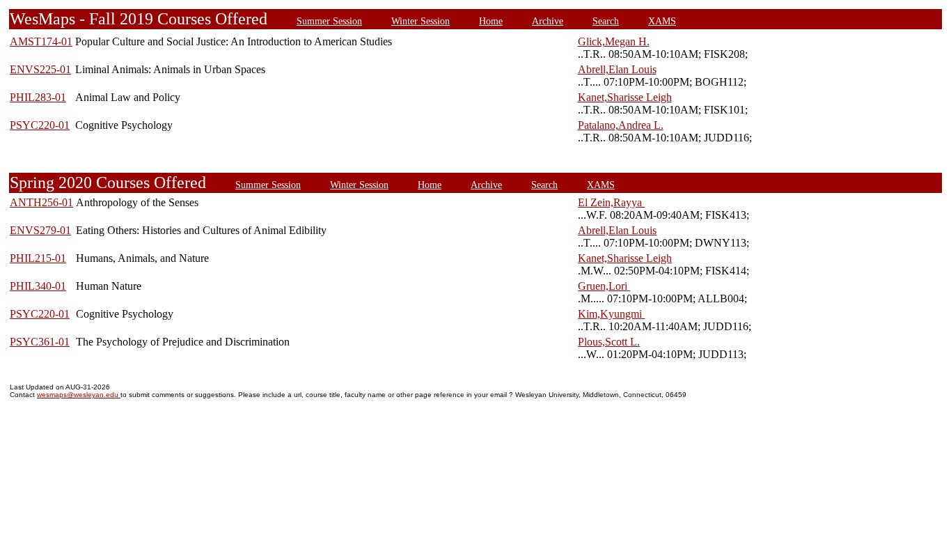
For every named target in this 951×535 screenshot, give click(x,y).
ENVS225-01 (40, 69)
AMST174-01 (41, 41)
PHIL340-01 (38, 286)
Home (491, 20)
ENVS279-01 (40, 230)
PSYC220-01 (40, 125)
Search (605, 20)
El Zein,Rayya (611, 202)
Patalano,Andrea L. (620, 125)
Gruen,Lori (604, 286)
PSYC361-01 (40, 342)
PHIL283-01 (38, 97)
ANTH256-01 (41, 202)
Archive (547, 20)
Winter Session (420, 20)
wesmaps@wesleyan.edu (78, 394)
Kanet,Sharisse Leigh (625, 97)
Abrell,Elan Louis (617, 69)
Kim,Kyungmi (611, 314)
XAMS (662, 20)
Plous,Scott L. (609, 342)
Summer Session (329, 20)
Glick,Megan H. (614, 41)
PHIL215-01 (38, 258)
